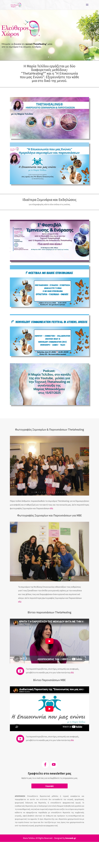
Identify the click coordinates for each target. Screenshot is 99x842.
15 (60, 492)
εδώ (51, 508)
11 (52, 492)
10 (50, 492)
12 (54, 492)
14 (58, 492)
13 (56, 492)
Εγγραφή (49, 786)
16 (62, 492)
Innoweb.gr (70, 838)
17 (64, 492)
